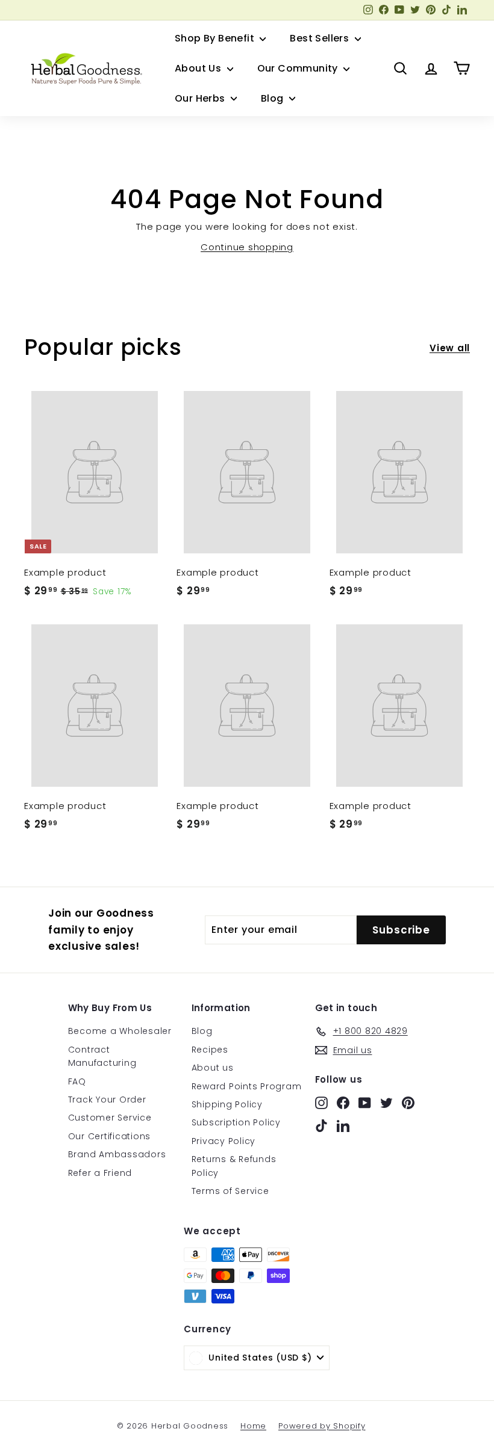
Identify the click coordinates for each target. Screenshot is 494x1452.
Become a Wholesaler (120, 1031)
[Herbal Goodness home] (84, 68)
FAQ (77, 1081)
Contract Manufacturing (102, 1056)
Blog (273, 98)
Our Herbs (201, 98)
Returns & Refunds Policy (234, 1165)
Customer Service (110, 1118)
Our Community (299, 68)
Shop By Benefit (216, 38)
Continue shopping (247, 247)
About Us (199, 68)
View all (450, 348)
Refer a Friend (100, 1173)
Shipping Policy (227, 1104)
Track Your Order (107, 1100)
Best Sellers (320, 38)
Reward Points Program (247, 1086)
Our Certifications (109, 1136)
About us (213, 1068)
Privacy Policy (224, 1141)
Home (253, 1426)
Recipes (210, 1050)
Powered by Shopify (322, 1426)
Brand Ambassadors (117, 1154)
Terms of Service (230, 1191)
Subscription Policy (236, 1122)
